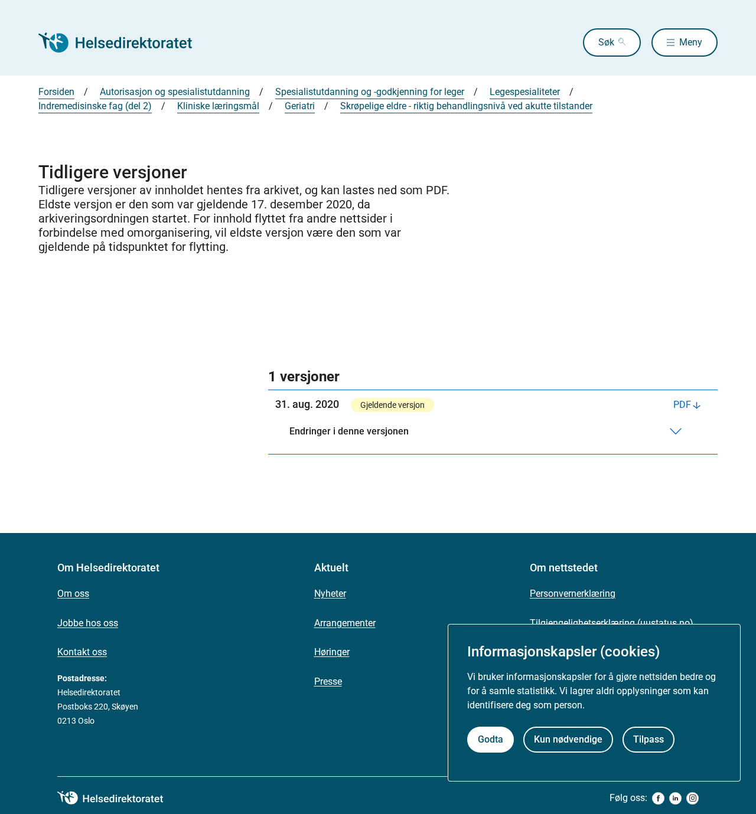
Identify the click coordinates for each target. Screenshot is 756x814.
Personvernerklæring (572, 593)
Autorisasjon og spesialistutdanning (175, 91)
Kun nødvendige (568, 739)
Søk (606, 42)
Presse (328, 681)
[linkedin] (675, 798)
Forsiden (56, 91)
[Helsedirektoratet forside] (123, 42)
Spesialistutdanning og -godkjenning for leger (369, 91)
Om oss (73, 593)
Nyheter (330, 593)
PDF (682, 404)
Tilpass (648, 739)
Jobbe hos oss (87, 623)
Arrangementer (345, 623)
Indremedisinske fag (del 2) (95, 106)
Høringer (332, 652)
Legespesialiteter (525, 91)
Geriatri (300, 106)
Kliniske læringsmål (218, 106)
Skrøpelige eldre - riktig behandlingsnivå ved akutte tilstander (466, 106)
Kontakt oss (82, 652)
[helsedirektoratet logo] (118, 798)
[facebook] (658, 798)
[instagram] (692, 798)
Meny (690, 42)
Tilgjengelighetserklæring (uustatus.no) (611, 623)
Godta (490, 739)
